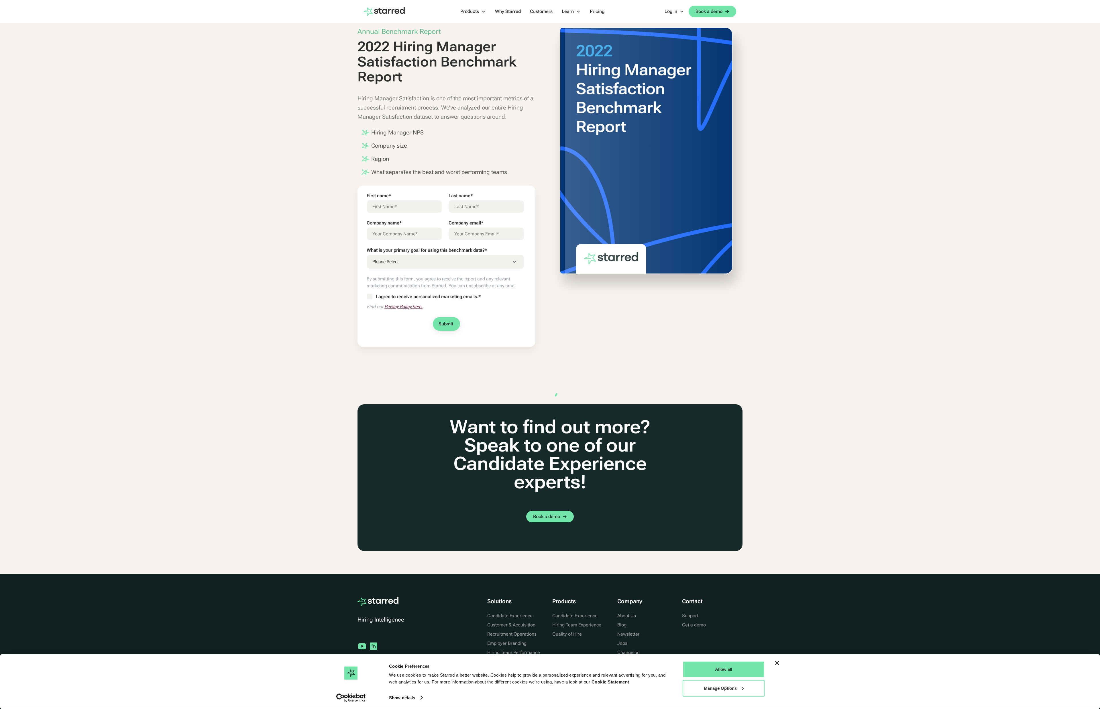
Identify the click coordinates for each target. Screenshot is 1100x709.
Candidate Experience (510, 615)
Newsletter (628, 634)
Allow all (723, 669)
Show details (402, 697)
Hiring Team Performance (513, 652)
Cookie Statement (610, 681)
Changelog (628, 652)
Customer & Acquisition (511, 625)
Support (690, 615)
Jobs (622, 643)
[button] (473, 11)
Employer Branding (507, 643)
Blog (621, 625)
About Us (626, 615)
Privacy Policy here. (403, 306)
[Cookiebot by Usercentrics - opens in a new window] (351, 698)
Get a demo (694, 625)
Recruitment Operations (512, 634)
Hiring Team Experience (576, 625)
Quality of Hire (567, 634)
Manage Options (720, 687)
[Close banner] (777, 663)
